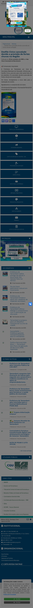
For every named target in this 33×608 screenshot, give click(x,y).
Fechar (28, 31)
